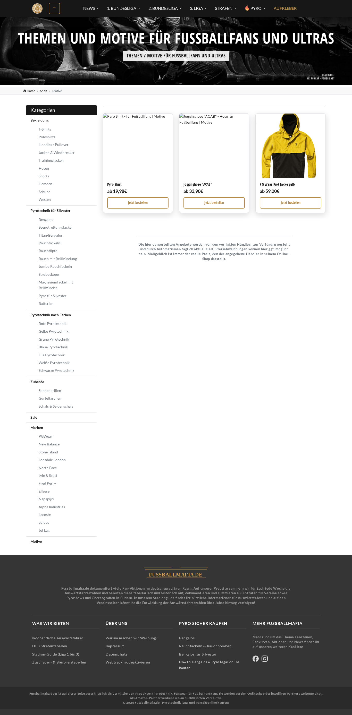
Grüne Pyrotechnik (54, 339)
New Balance (49, 444)
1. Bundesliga (122, 8)
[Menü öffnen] (54, 8)
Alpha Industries (52, 507)
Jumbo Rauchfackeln (55, 266)
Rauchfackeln (49, 243)
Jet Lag (44, 530)
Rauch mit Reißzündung (58, 258)
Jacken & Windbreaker (57, 152)
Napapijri (46, 499)
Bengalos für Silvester (197, 654)
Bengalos (46, 219)
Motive (36, 541)
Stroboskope (49, 274)
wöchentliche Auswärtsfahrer (57, 638)
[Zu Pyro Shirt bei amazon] (138, 146)
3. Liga (197, 8)
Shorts (44, 176)
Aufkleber (285, 8)
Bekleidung (39, 120)
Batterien (46, 303)
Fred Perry (47, 483)
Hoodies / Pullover (54, 144)
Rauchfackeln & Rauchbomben (205, 646)
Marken (36, 427)
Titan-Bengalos (51, 235)
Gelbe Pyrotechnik (53, 331)
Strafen (224, 8)
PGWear (45, 436)
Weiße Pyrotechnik (54, 362)
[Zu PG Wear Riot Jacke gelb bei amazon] (290, 146)
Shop (43, 91)
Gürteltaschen (50, 398)
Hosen (44, 168)
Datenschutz (116, 654)
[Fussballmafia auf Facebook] (256, 659)
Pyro (256, 8)
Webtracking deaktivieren (128, 662)
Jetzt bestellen (138, 202)
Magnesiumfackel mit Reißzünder (56, 285)
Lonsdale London (52, 460)
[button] (138, 163)
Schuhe (44, 191)
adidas (44, 522)
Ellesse (44, 491)
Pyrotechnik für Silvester (50, 210)
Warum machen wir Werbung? (132, 638)
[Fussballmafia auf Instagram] (265, 659)
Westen (45, 199)
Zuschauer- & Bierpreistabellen (59, 662)
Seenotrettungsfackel (55, 227)
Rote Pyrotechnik (52, 323)
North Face (48, 468)
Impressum (115, 646)
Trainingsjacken (51, 160)
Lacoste (45, 514)
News (89, 8)
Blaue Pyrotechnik (53, 347)
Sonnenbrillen (50, 390)
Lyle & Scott (48, 475)
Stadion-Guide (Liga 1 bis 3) (55, 654)
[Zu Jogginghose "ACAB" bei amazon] (214, 146)
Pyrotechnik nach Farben (50, 315)
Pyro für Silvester (52, 296)
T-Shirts (45, 129)
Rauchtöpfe (48, 250)
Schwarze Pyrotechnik (56, 370)
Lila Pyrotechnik (52, 355)
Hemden (45, 184)
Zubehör (37, 382)
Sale (33, 417)
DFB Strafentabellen (49, 646)
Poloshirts (47, 137)
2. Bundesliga (163, 8)
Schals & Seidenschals (56, 406)
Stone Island (48, 452)
